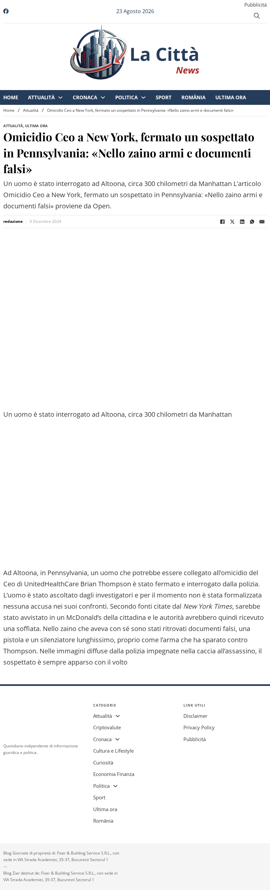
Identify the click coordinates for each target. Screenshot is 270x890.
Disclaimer (195, 716)
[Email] (262, 221)
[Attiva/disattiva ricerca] (257, 15)
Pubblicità (255, 4)
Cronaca (90, 85)
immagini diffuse (82, 650)
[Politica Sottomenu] (149, 85)
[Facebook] (222, 221)
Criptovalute (107, 727)
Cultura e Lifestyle (113, 750)
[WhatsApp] (252, 221)
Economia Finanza (113, 774)
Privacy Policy (199, 727)
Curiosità (103, 762)
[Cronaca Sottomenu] (108, 85)
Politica (132, 85)
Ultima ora (236, 85)
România (199, 85)
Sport (169, 85)
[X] (232, 221)
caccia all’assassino (226, 650)
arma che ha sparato (194, 639)
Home (16, 85)
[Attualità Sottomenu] (66, 85)
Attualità (47, 85)
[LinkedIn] (242, 221)
